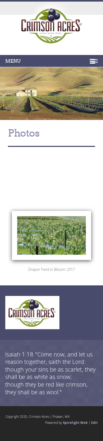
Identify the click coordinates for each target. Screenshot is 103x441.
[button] (51, 213)
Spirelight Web (75, 422)
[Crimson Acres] (51, 26)
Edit (94, 422)
